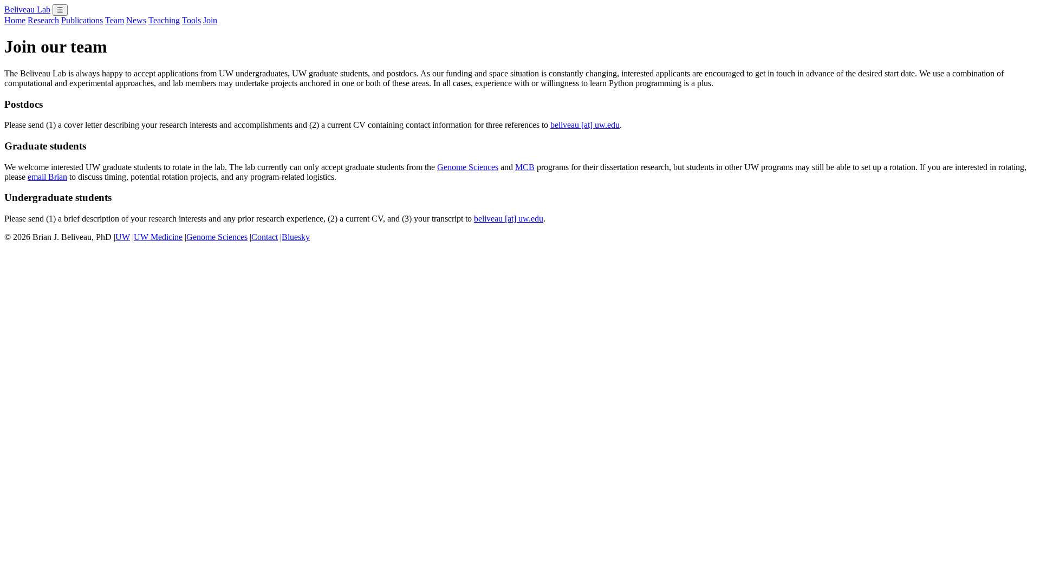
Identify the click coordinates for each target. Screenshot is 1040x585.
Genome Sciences (467, 167)
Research (43, 20)
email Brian (47, 176)
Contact (264, 237)
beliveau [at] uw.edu (585, 124)
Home (14, 20)
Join (210, 20)
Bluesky (296, 237)
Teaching (164, 20)
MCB (525, 167)
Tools (191, 20)
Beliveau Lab (27, 9)
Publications (82, 20)
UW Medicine (158, 237)
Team (114, 20)
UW (122, 237)
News (136, 20)
